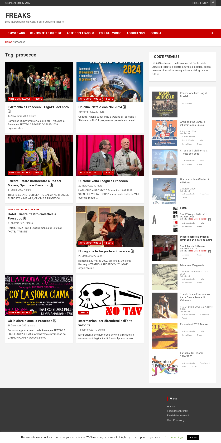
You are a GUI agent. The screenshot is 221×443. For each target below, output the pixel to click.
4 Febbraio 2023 (16, 223)
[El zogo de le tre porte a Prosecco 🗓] (109, 226)
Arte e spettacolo (80, 33)
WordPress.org (175, 420)
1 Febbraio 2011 (87, 329)
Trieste (37, 99)
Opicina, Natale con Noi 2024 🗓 (102, 107)
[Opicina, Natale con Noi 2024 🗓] (109, 82)
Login (205, 3)
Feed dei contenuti (177, 410)
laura (33, 116)
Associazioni (136, 33)
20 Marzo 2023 (86, 185)
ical (191, 219)
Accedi (171, 406)
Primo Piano (16, 33)
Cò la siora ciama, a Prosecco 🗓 (32, 321)
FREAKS (18, 15)
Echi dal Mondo (110, 33)
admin (101, 329)
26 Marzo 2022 (86, 256)
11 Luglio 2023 (15, 189)
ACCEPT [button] (193, 437)
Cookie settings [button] (174, 437)
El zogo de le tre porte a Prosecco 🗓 (106, 251)
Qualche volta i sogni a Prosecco (103, 181)
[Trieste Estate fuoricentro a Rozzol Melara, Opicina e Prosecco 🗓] (39, 156)
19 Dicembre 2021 (18, 325)
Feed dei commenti (178, 415)
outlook (204, 219)
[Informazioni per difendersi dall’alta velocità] (109, 295)
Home (196, 3)
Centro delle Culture (46, 33)
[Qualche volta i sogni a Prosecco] (109, 156)
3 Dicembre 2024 (87, 111)
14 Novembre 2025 (18, 116)
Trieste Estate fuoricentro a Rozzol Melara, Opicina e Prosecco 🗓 (34, 183)
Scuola (156, 33)
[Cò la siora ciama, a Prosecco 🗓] (39, 295)
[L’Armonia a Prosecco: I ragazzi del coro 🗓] (39, 82)
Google (197, 219)
